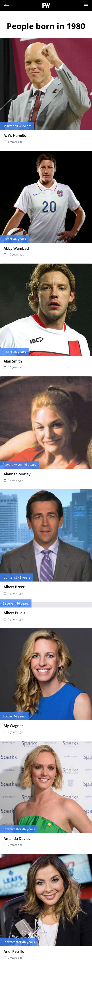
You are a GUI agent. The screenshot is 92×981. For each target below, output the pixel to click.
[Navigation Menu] (85, 5)
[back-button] (7, 5)
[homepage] (46, 5)
